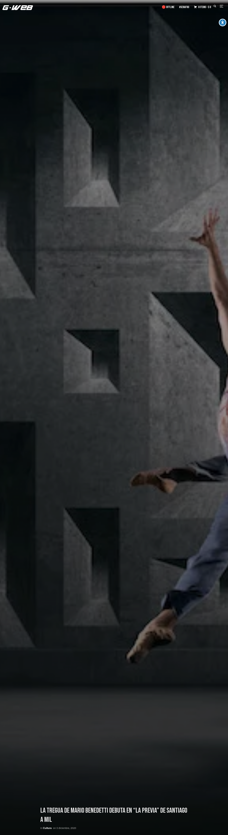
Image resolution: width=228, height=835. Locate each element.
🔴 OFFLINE (168, 7)
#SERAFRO (184, 7)
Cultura (47, 828)
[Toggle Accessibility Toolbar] (222, 22)
